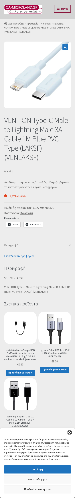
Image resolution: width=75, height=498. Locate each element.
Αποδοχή (37, 469)
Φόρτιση (46, 23)
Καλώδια (59, 23)
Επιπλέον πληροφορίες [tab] (19, 256)
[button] (69, 432)
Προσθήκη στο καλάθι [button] (20, 372)
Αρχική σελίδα (16, 23)
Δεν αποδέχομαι (37, 479)
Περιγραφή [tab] (11, 245)
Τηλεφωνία (32, 23)
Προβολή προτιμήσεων (37, 489)
